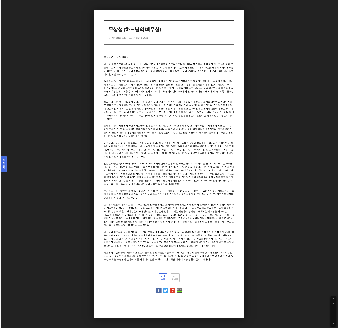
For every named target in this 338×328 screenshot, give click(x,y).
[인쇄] (333, 323)
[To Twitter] (165, 288)
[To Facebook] (159, 288)
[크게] (333, 303)
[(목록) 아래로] (333, 318)
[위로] (333, 313)
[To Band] (179, 288)
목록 (4, 164)
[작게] (333, 308)
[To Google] (172, 288)
